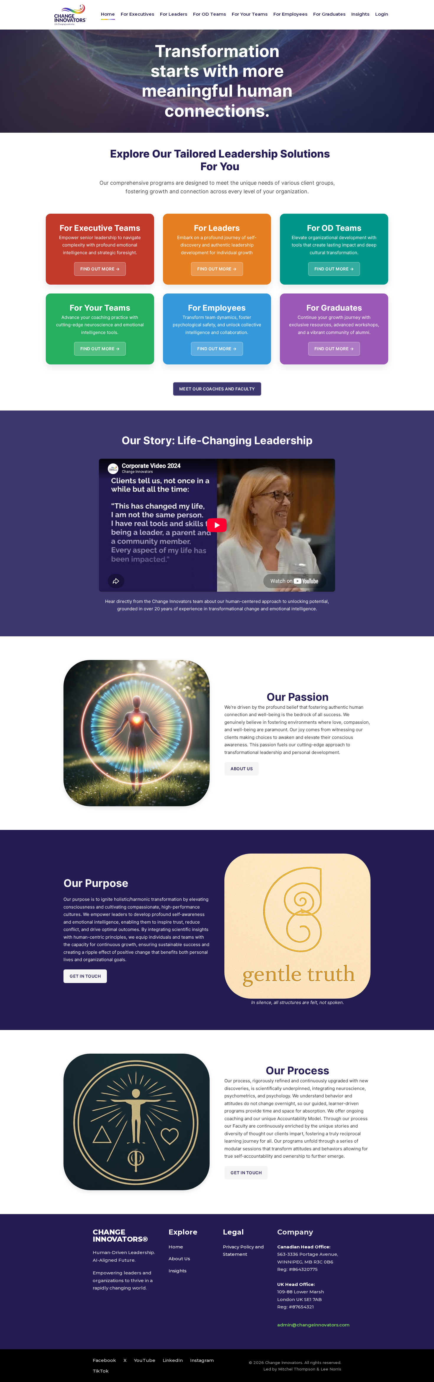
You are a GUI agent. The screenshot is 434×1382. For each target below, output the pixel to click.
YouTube (144, 1360)
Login (381, 14)
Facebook (104, 1360)
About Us (179, 1258)
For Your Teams (249, 14)
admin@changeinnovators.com (313, 1325)
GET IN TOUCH (85, 976)
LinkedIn (173, 1360)
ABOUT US (242, 768)
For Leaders (173, 14)
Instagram (202, 1360)
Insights (360, 14)
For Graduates (329, 14)
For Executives (137, 14)
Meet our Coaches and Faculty (217, 388)
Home (108, 14)
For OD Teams (209, 14)
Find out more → (100, 268)
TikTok (101, 1371)
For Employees (290, 14)
